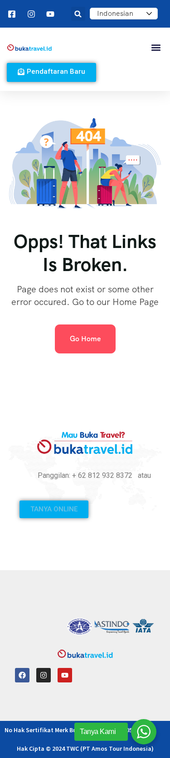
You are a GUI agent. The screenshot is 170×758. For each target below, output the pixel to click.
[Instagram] (43, 675)
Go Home (85, 338)
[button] (78, 14)
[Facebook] (22, 675)
